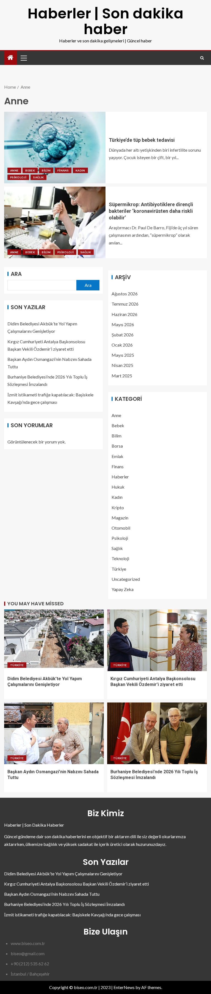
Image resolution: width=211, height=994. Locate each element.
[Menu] (23, 58)
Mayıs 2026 (123, 324)
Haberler (120, 476)
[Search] (202, 58)
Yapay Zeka (123, 589)
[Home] (10, 58)
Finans (63, 170)
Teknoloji (120, 558)
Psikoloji (18, 177)
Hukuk (118, 486)
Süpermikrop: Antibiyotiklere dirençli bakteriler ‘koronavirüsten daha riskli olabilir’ (151, 210)
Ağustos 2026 (125, 293)
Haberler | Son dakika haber (105, 21)
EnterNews (124, 987)
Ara (16, 274)
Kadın (80, 170)
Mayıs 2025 (123, 355)
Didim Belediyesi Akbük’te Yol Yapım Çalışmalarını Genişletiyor (63, 873)
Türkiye (119, 568)
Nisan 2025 (122, 365)
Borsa (117, 445)
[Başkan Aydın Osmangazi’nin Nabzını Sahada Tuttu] (54, 733)
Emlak (117, 456)
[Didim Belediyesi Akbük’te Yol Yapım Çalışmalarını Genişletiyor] (54, 640)
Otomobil (121, 527)
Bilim (46, 170)
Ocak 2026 (122, 344)
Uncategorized (126, 579)
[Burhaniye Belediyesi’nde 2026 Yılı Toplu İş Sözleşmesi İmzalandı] (157, 733)
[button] (23, 58)
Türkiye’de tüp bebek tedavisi (142, 140)
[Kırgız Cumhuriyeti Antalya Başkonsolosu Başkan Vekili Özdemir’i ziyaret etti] (157, 640)
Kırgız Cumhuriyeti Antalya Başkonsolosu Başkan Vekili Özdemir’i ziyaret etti (76, 883)
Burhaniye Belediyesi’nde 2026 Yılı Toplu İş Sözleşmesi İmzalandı (64, 904)
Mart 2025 (122, 375)
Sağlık (38, 177)
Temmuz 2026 (125, 303)
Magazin (120, 517)
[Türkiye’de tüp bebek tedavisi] (55, 147)
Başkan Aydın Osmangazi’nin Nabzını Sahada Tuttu (51, 894)
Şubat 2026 (123, 334)
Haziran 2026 (124, 314)
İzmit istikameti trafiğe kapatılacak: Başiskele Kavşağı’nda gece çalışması (72, 914)
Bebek (30, 170)
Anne (14, 170)
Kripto (118, 507)
